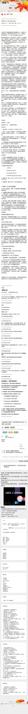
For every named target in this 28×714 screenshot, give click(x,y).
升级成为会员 (21, 448)
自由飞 (5, 2)
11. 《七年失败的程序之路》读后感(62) (10, 662)
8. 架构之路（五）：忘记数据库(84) (9, 658)
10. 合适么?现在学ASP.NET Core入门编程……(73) (12, 660)
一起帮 (9, 528)
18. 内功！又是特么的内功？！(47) (9, 673)
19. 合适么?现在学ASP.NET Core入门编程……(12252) (13, 637)
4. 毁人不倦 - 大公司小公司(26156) (9, 613)
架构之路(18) (5, 588)
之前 (14, 194)
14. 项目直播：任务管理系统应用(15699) (11, 628)
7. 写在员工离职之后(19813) (8, 617)
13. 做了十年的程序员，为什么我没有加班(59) (12, 666)
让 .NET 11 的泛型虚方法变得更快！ (9, 510)
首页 (15, 8)
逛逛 (25, 465)
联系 (20, 8)
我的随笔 (4, 553)
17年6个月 (8, 538)
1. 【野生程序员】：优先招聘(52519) (10, 609)
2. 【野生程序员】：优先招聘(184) (9, 649)
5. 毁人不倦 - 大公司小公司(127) (9, 653)
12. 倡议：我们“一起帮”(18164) (9, 625)
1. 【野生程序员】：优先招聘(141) (9, 687)
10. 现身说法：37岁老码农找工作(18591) (11, 622)
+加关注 (3, 441)
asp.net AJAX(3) (6, 580)
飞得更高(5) (5, 586)
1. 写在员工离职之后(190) (8, 647)
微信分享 (16, 432)
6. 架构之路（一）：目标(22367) (9, 616)
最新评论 (4, 557)
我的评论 (4, 554)
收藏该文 (10, 432)
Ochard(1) (5, 583)
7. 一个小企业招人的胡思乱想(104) (9, 656)
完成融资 (12, 297)
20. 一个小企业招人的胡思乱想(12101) (10, 638)
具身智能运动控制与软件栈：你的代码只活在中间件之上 (14, 509)
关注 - (11, 437)
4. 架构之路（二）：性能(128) (8, 651)
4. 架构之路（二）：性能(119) (8, 691)
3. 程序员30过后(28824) (7, 612)
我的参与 (4, 555)
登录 (20, 465)
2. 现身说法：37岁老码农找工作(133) (10, 688)
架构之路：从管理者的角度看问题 (12, 450)
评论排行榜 (5, 644)
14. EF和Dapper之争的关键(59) (9, 667)
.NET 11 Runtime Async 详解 (8, 512)
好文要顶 (5, 432)
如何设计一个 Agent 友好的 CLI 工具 (9, 516)
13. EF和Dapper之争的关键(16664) (10, 626)
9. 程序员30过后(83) (7, 659)
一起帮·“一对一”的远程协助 (8, 600)
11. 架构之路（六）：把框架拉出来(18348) (11, 624)
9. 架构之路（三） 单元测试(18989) (10, 621)
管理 (25, 8)
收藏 (25, 456)
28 (6, 542)
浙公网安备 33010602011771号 (10, 703)
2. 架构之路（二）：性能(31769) (9, 611)
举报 (27, 456)
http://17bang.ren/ (11, 21)
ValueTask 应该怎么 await (7, 514)
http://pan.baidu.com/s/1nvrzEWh (14, 357)
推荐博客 (7, 540)
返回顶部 (26, 461)
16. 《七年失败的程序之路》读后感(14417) (11, 632)
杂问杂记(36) (5, 591)
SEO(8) (4, 584)
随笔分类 (4, 574)
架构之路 (12, 427)
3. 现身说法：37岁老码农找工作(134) (10, 650)
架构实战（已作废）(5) (7, 587)
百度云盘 (8, 188)
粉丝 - (7, 437)
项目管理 (7, 427)
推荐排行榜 (5, 683)
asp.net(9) (5, 579)
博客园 (10, 8)
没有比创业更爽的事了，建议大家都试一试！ (14, 452)
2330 (7, 541)
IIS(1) (4, 582)
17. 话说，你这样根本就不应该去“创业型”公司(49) (12, 672)
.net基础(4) (5, 578)
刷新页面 (21, 461)
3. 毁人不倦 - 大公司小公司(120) (9, 689)
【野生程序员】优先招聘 (12, 32)
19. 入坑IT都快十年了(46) (8, 675)
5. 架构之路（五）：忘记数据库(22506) (10, 615)
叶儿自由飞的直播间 (11, 186)
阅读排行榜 (5, 606)
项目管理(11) (5, 590)
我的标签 (4, 558)
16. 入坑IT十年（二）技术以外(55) (9, 671)
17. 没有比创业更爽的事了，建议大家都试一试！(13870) (14, 633)
